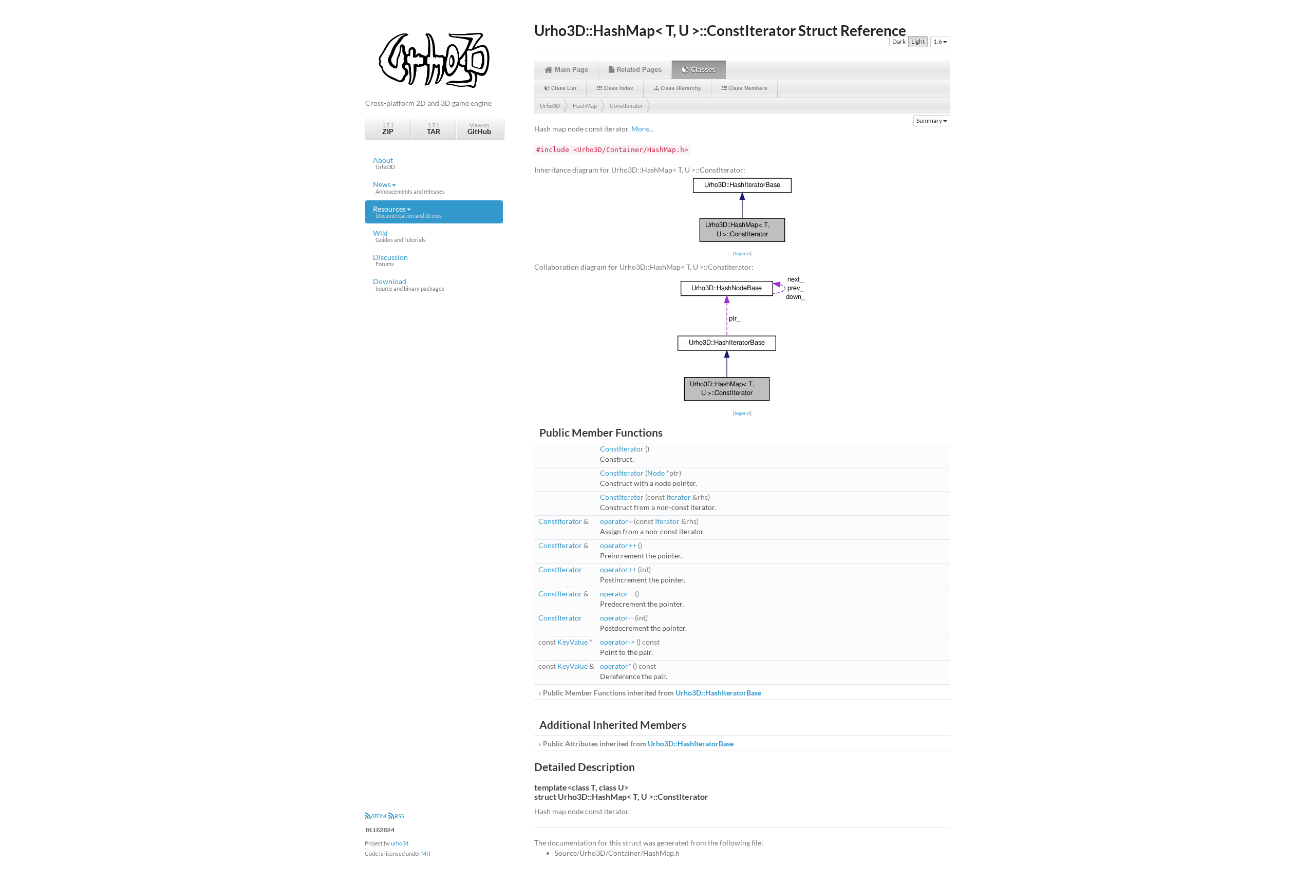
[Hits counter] (380, 828)
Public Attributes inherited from (637, 743)
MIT (426, 853)
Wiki (399, 236)
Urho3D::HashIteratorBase (718, 692)
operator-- (616, 593)
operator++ (618, 545)
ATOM (378, 816)
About (384, 163)
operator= (616, 521)
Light (918, 41)
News (409, 187)
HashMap (585, 106)
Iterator (678, 497)
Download (408, 284)
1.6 (938, 41)
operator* (615, 666)
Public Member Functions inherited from (651, 692)
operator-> (617, 641)
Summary (929, 120)
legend (742, 253)
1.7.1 (387, 129)
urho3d (399, 843)
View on (479, 129)
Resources (407, 211)
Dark (899, 41)
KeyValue (572, 641)
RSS (399, 816)
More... (642, 128)
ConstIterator (626, 106)
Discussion (390, 260)
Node (656, 472)
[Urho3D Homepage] (434, 59)
